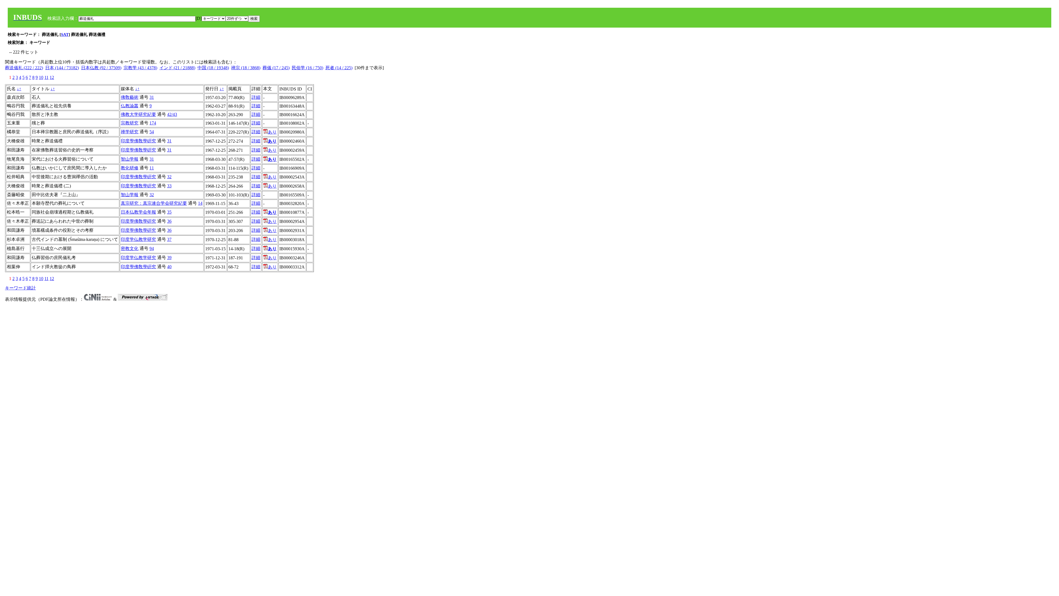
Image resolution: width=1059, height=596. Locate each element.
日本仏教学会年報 (138, 212)
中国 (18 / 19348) (213, 67)
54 (151, 131)
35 (169, 212)
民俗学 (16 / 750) (307, 67)
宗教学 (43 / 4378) (140, 67)
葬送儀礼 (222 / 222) (24, 67)
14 (200, 203)
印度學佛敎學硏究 (138, 141)
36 (169, 221)
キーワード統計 (20, 288)
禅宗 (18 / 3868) (245, 67)
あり (272, 132)
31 (151, 97)
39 (169, 257)
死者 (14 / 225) (338, 67)
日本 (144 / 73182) (62, 67)
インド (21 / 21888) (177, 67)
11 (46, 77)
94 (151, 248)
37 (169, 239)
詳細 (256, 97)
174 (152, 123)
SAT (65, 34)
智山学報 (129, 159)
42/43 (172, 114)
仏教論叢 (129, 105)
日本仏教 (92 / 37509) (101, 67)
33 (169, 185)
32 (169, 176)
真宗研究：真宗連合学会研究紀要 (154, 203)
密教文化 (129, 248)
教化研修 (129, 168)
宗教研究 (129, 123)
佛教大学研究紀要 (138, 114)
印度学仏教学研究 (138, 239)
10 (41, 77)
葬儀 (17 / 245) (276, 67)
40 (169, 266)
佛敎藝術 (129, 97)
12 (52, 77)
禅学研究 (129, 131)
